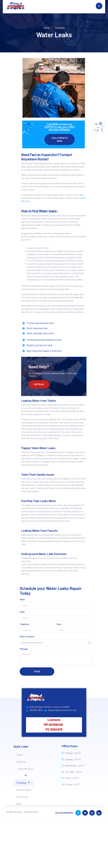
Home (19, 754)
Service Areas (23, 789)
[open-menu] (99, 6)
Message (24, 649)
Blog (18, 803)
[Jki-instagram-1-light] (92, 813)
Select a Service (27, 636)
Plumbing (21, 782)
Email (22, 612)
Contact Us (22, 796)
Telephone (24, 624)
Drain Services (25, 768)
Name (22, 599)
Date (59, 624)
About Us (21, 761)
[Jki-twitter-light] (85, 813)
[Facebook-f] (78, 813)
